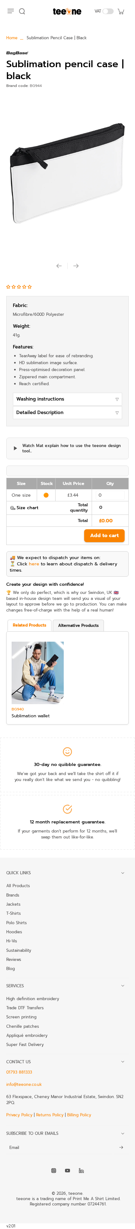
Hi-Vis (11, 941)
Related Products (29, 625)
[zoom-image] (67, 173)
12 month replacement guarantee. (67, 821)
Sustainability (18, 950)
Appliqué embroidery (26, 1035)
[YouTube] (67, 1171)
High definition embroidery (32, 998)
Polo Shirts (16, 922)
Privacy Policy (20, 1115)
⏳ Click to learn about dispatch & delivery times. (63, 567)
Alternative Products (78, 625)
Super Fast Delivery (25, 1044)
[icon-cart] (120, 11)
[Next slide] (76, 266)
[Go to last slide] (59, 266)
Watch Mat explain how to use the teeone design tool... (71, 448)
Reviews (13, 959)
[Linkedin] (81, 1171)
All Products (18, 885)
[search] (22, 11)
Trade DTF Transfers (25, 1008)
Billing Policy (79, 1115)
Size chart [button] (27, 507)
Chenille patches (22, 1026)
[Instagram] (54, 1171)
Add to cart (104, 535)
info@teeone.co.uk (24, 1084)
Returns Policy (49, 1115)
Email (14, 1148)
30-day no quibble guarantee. (67, 764)
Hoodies (14, 932)
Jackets (13, 904)
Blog (10, 968)
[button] (19, 287)
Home (12, 38)
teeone (75, 1193)
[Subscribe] (121, 1147)
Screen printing (21, 1017)
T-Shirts (13, 913)
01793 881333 (19, 1072)
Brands (12, 895)
